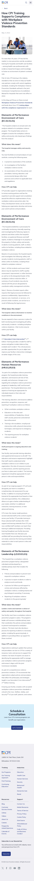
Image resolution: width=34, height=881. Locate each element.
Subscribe (6, 854)
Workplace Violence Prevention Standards (17, 103)
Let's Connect (17, 728)
